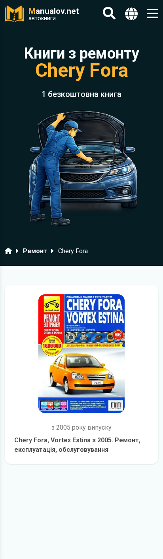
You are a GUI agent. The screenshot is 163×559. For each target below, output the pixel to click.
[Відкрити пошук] (109, 14)
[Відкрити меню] (152, 13)
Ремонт (35, 251)
